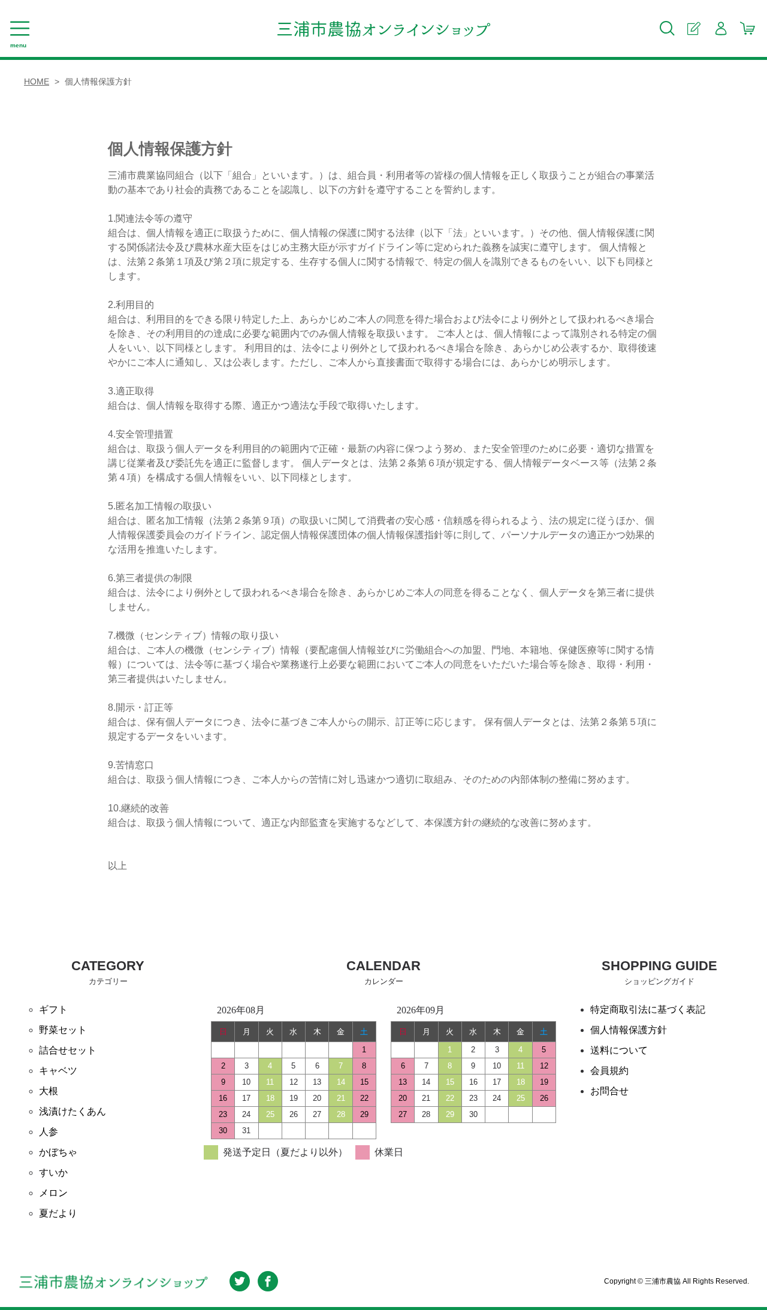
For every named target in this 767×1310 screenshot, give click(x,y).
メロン (53, 1193)
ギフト (53, 1009)
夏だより (58, 1213)
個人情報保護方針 (628, 1030)
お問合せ (609, 1091)
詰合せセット (67, 1050)
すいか (53, 1172)
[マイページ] (720, 28)
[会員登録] (693, 28)
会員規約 (609, 1070)
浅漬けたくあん (72, 1111)
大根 (48, 1091)
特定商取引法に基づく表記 (647, 1009)
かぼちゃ (58, 1152)
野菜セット (63, 1030)
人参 (48, 1132)
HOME (36, 81)
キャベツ (58, 1070)
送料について (619, 1050)
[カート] (747, 28)
